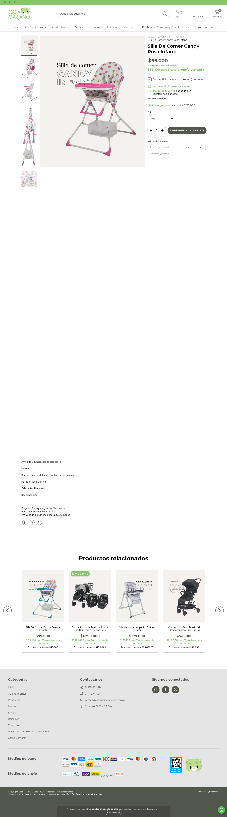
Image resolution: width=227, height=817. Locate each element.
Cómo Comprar (205, 27)
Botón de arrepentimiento (87, 794)
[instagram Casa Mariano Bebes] (4, 2)
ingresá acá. (62, 794)
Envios (96, 27)
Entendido (113, 813)
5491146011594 (93, 687)
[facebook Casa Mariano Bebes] (9, 2)
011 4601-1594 (93, 693)
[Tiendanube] (208, 792)
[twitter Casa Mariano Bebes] (15, 2)
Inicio (16, 27)
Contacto (130, 27)
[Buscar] (165, 14)
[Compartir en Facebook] (25, 523)
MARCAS (162, 37)
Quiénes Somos (35, 27)
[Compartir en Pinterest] (39, 523)
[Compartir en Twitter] (32, 523)
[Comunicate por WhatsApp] (221, 810)
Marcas (79, 27)
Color (150, 112)
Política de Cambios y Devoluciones (165, 27)
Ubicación (112, 27)
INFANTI (177, 37)
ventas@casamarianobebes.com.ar (105, 700)
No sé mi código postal (158, 153)
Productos (59, 27)
